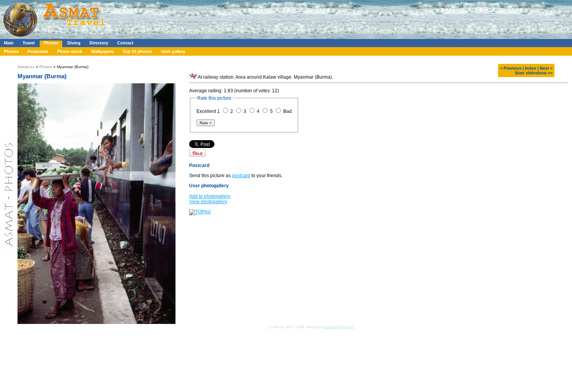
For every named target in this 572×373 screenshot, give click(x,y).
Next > (546, 68)
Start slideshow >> (534, 72)
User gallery (173, 51)
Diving (74, 42)
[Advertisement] (233, 17)
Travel (29, 42)
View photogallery (208, 201)
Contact (125, 42)
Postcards (38, 51)
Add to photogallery (209, 196)
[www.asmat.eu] (55, 37)
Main (9, 42)
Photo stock (69, 51)
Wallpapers (102, 51)
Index (530, 68)
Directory (98, 42)
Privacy (347, 327)
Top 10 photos (137, 51)
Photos (51, 42)
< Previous (510, 68)
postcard (241, 175)
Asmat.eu (26, 67)
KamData (331, 327)
